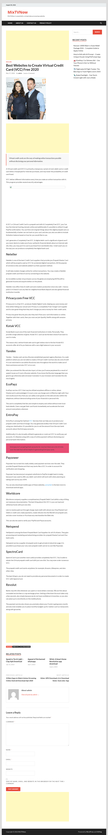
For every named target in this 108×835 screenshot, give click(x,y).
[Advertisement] (37, 45)
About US (19, 23)
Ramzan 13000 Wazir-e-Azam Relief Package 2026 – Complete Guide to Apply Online (87, 48)
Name (9, 750)
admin (20, 73)
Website (9, 769)
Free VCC (16, 646)
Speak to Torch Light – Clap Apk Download (15, 660)
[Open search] (101, 23)
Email (9, 759)
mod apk (9, 62)
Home (10, 23)
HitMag (99, 832)
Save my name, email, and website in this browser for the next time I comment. (35, 782)
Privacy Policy (45, 23)
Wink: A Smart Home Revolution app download (57, 661)
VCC (31, 421)
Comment (10, 722)
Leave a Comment (29, 73)
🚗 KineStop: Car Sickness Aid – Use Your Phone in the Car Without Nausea (87, 62)
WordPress (90, 832)
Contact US (31, 23)
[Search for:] (87, 32)
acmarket (48, 485)
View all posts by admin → (30, 695)
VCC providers (25, 646)
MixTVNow (18, 12)
